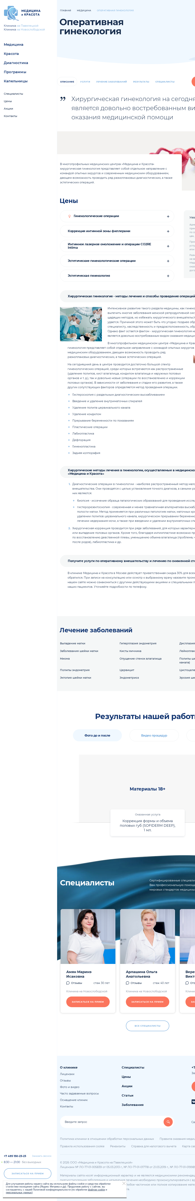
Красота (11, 53)
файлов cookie (96, 1189)
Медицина (14, 44)
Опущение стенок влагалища (140, 658)
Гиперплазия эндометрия (138, 643)
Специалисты (13, 93)
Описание (67, 81)
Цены (8, 101)
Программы (15, 72)
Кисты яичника (130, 651)
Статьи (127, 1095)
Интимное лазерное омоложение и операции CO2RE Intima (109, 246)
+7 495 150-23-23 (15, 1156)
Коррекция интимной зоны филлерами (99, 231)
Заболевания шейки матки (79, 651)
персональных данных (19, 1192)
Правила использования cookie (82, 1146)
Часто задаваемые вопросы (79, 1093)
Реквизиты (117, 1146)
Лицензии (67, 1074)
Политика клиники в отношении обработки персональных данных (107, 1139)
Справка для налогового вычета (153, 1146)
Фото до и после (97, 735)
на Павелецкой (27, 25)
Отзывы (76, 983)
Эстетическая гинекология (89, 275)
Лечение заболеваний (111, 81)
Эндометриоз (129, 677)
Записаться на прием (28, 1173)
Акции (8, 108)
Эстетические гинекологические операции (101, 261)
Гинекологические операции (96, 216)
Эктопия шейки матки (75, 677)
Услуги (85, 81)
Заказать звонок (41, 1156)
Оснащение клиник (74, 1100)
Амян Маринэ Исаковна (79, 974)
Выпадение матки (72, 643)
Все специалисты (148, 1026)
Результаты (141, 81)
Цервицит (127, 670)
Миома (65, 658)
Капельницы (16, 81)
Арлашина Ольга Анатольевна (141, 974)
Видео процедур (154, 735)
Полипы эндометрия (75, 670)
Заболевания (133, 1105)
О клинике (69, 1067)
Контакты (10, 116)
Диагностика (16, 63)
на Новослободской (31, 29)
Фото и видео (69, 1087)
